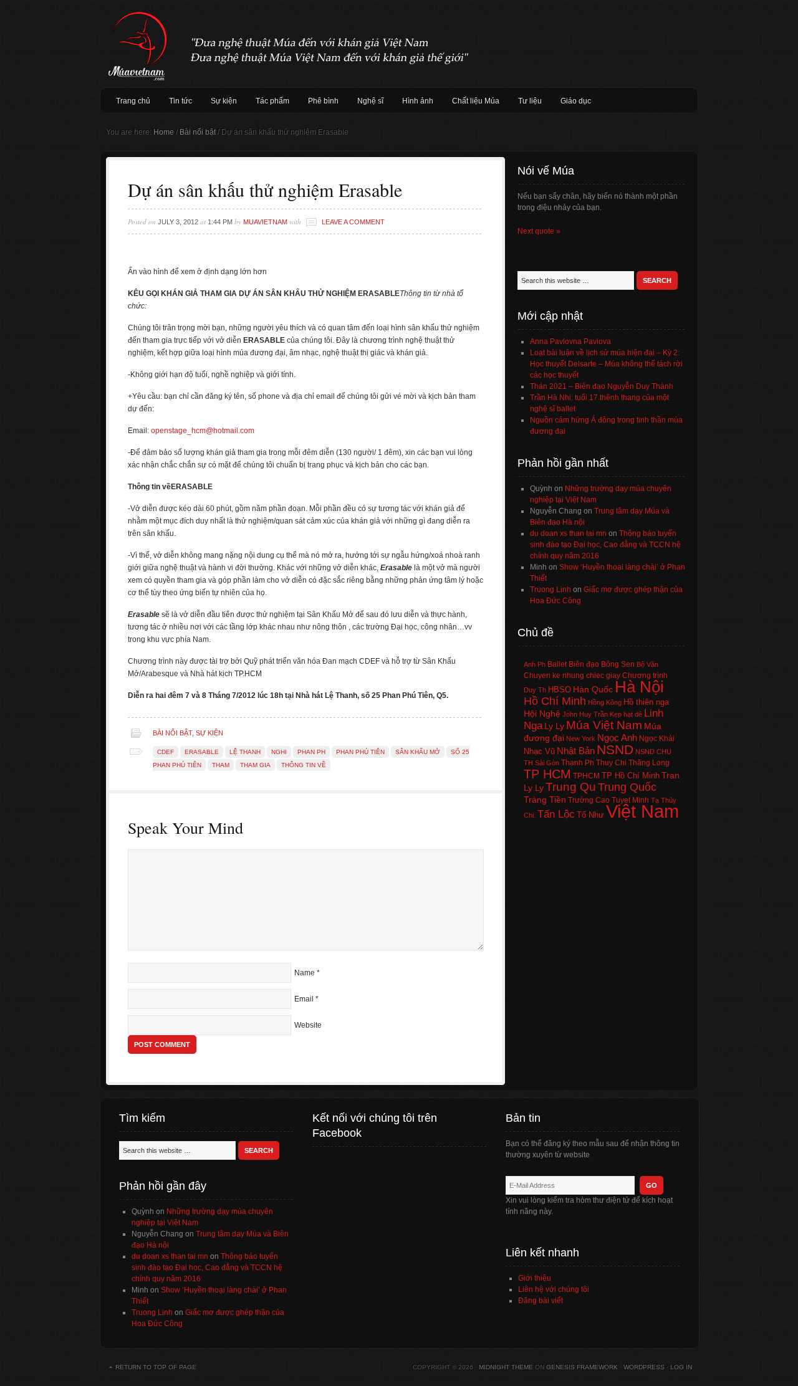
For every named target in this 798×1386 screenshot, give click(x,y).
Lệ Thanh (245, 751)
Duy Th (535, 690)
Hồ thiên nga (646, 702)
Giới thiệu (534, 1278)
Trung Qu (571, 786)
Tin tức (180, 101)
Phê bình (323, 101)
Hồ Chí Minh (555, 700)
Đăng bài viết (540, 1300)
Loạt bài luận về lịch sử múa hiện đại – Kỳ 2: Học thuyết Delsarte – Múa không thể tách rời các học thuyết (606, 364)
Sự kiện (224, 101)
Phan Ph (311, 751)
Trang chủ (133, 101)
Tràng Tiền (545, 800)
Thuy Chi (611, 762)
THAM (220, 765)
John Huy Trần (585, 714)
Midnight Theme (506, 1367)
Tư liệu (530, 101)
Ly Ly (554, 726)
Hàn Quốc (593, 689)
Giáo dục (575, 101)
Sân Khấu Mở (417, 751)
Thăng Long (649, 762)
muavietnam (265, 222)
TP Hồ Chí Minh (631, 775)
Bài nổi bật (172, 733)
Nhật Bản (576, 751)
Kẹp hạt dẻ (626, 714)
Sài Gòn (547, 763)
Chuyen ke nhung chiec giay (572, 675)
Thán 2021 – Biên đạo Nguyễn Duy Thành (601, 386)
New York (580, 738)
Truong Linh (550, 589)
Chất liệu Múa (475, 101)
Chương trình (645, 675)
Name (304, 972)
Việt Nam (642, 811)
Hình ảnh (417, 101)
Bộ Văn (647, 664)
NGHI (279, 751)
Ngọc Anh (617, 737)
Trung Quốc (627, 787)
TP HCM (547, 774)
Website (308, 1025)
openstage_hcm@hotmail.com (202, 430)
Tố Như (590, 815)
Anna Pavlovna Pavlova (570, 341)
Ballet (557, 664)
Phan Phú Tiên (360, 751)
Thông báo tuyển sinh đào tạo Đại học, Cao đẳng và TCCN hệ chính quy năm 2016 (605, 544)
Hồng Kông (605, 702)
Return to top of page (155, 1367)
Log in (681, 1367)
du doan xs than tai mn (568, 533)
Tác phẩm (272, 101)
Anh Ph (535, 664)
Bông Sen (618, 664)
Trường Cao (589, 800)
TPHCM (586, 776)
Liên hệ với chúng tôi (553, 1289)
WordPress (644, 1367)
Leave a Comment (353, 222)
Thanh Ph (577, 762)
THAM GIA (255, 765)
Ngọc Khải (657, 738)
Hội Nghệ (542, 714)
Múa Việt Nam (399, 43)
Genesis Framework (582, 1367)
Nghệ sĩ (370, 101)
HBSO (559, 689)
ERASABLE (202, 751)
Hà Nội (639, 686)
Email (304, 999)
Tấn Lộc (556, 814)
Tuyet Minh (630, 800)
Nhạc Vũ (539, 751)
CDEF (165, 751)
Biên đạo (584, 664)
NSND (615, 749)
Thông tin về (303, 765)
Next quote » (538, 231)
